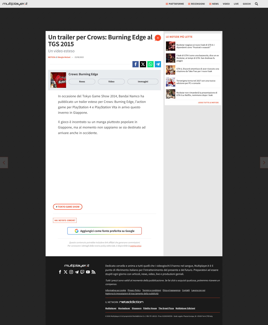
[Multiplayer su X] (65, 272)
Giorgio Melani (64, 57)
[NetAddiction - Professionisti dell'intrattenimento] (131, 302)
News (82, 81)
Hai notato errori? (64, 220)
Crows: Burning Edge (83, 74)
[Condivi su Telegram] (158, 64)
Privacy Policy (134, 290)
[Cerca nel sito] (256, 4)
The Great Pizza (166, 308)
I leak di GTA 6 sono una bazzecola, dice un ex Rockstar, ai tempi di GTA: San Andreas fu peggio (197, 58)
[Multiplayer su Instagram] (71, 272)
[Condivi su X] (143, 64)
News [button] (215, 3)
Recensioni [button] (198, 3)
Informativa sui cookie (115, 290)
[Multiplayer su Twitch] (82, 272)
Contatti (186, 290)
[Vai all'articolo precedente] (264, 162)
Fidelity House (150, 308)
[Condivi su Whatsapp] (150, 64)
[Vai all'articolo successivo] (4, 162)
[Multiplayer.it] (15, 3)
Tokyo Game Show (67, 206)
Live (236, 3)
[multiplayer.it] (76, 265)
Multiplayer (110, 308)
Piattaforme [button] (176, 3)
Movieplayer (124, 308)
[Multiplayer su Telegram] (77, 272)
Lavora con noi (198, 290)
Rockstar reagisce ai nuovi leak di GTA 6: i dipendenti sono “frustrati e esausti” (195, 46)
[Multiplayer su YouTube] (88, 272)
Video (226, 3)
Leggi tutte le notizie (208, 102)
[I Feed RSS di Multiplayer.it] (93, 272)
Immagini (143, 81)
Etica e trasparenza (171, 290)
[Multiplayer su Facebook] (60, 272)
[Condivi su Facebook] (135, 64)
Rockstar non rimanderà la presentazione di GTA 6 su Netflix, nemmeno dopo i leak (196, 94)
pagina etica (135, 245)
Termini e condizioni (151, 290)
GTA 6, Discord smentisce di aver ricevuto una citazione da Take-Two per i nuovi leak (197, 70)
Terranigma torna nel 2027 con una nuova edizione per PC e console (195, 82)
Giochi (247, 3)
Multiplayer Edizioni (185, 308)
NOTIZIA (51, 57)
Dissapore (136, 308)
